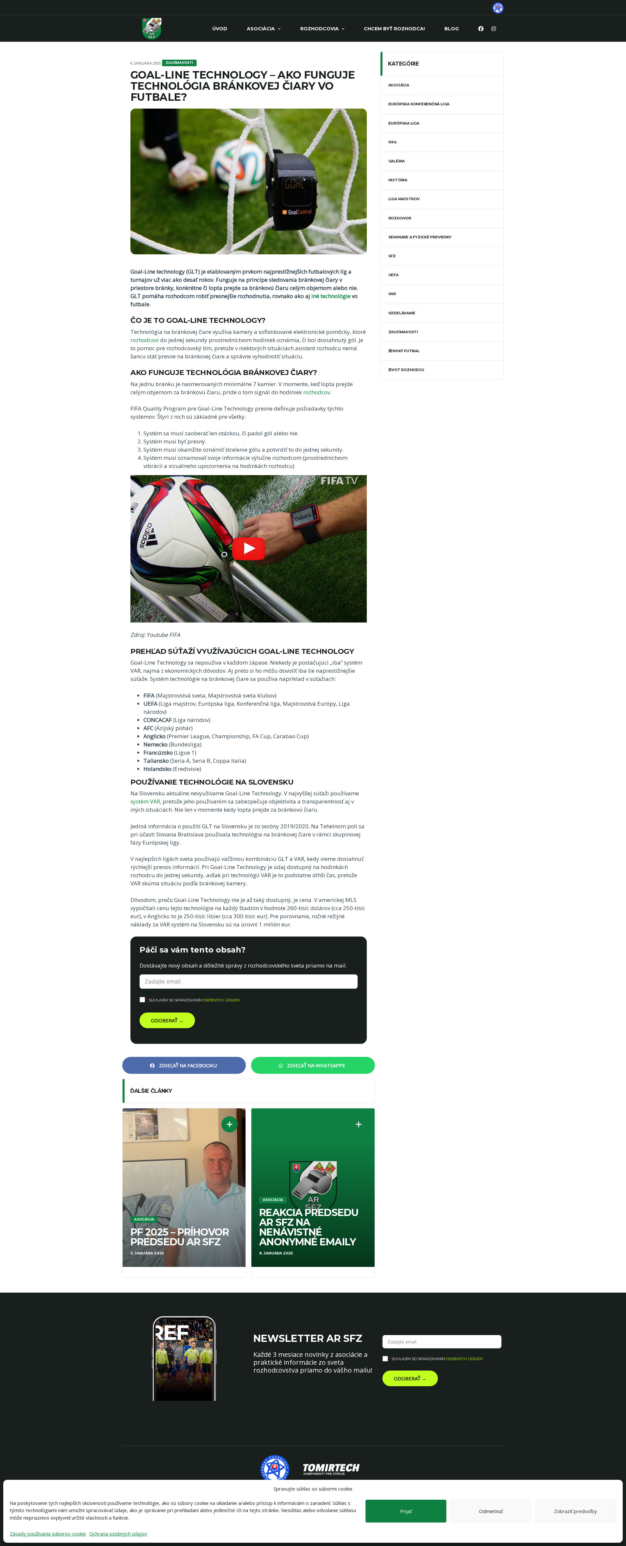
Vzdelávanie (402, 313)
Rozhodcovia (319, 29)
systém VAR (145, 801)
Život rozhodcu (406, 370)
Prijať (406, 1511)
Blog (451, 29)
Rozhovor (399, 218)
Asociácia (261, 29)
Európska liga (403, 123)
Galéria (396, 161)
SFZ (392, 256)
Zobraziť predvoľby (575, 1511)
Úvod (219, 29)
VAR (392, 294)
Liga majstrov (404, 199)
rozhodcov (316, 392)
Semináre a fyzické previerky (420, 237)
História (397, 180)
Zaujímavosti (403, 332)
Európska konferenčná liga (419, 104)
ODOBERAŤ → (167, 1020)
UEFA (393, 275)
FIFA (392, 142)
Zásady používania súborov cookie (48, 1533)
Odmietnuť (491, 1511)
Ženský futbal (404, 351)
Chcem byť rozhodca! (394, 29)
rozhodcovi (144, 340)
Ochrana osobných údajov (118, 1533)
